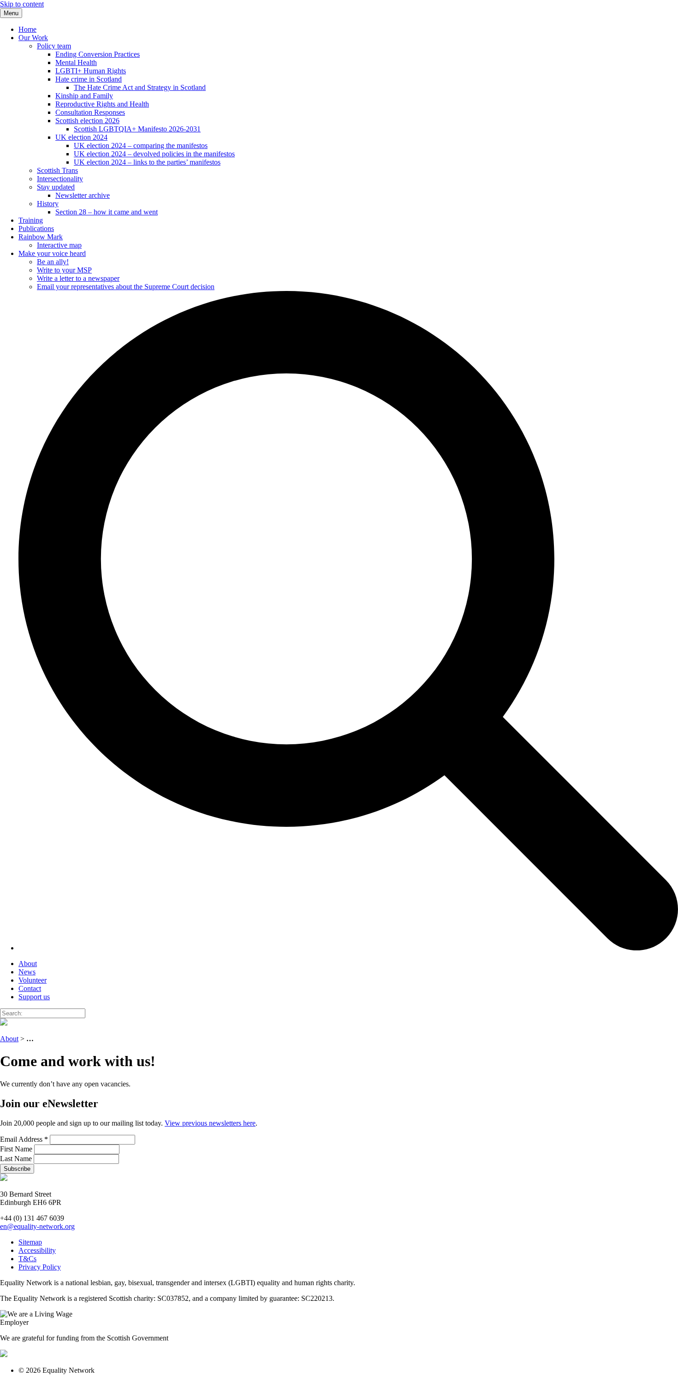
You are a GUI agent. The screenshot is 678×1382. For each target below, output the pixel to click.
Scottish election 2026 (87, 121)
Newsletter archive (82, 195)
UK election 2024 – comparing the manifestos (141, 145)
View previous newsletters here (210, 1123)
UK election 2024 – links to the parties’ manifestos (147, 162)
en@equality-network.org (37, 1226)
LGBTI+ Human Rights (90, 71)
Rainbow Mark (40, 237)
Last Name (17, 1159)
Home (27, 29)
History (48, 204)
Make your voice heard (52, 253)
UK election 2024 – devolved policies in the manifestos (154, 154)
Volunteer (32, 980)
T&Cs (27, 1259)
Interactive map (59, 245)
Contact (29, 988)
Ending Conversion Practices (97, 54)
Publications (36, 228)
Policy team (54, 46)
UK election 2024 (81, 137)
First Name (17, 1149)
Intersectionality (60, 179)
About (27, 963)
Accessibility (37, 1250)
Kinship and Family (84, 96)
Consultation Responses (90, 112)
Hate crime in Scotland (88, 79)
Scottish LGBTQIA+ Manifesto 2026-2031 (137, 129)
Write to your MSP (64, 270)
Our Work (33, 38)
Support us (34, 997)
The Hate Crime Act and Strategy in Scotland (140, 87)
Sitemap (30, 1242)
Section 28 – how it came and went (106, 212)
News (27, 972)
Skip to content (22, 4)
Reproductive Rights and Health (102, 104)
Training (30, 220)
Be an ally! (53, 262)
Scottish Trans (57, 170)
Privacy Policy (39, 1267)
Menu (11, 13)
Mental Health (76, 62)
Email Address (24, 1139)
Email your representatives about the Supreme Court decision (125, 287)
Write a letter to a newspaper (78, 278)
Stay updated (56, 187)
